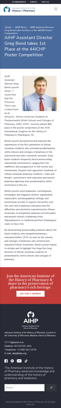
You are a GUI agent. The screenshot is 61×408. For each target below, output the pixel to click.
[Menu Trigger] (56, 9)
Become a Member (30, 293)
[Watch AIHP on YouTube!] (19, 361)
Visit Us (45, 2)
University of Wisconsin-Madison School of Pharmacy (32, 335)
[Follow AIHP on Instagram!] (12, 361)
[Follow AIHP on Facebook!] (6, 361)
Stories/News (19, 2)
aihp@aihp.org (19, 353)
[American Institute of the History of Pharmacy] (19, 9)
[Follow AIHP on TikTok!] (26, 361)
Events (33, 2)
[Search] (51, 387)
